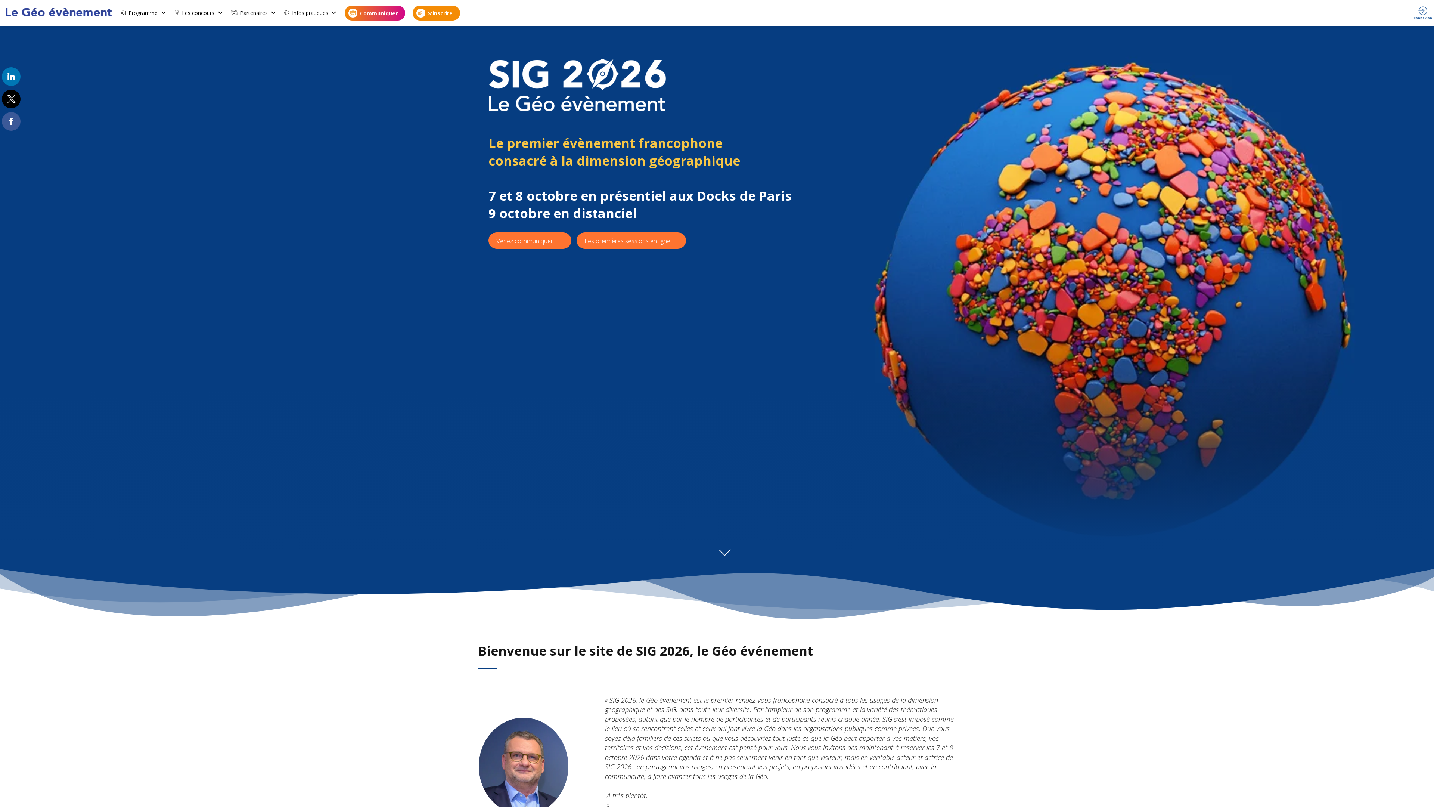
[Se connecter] (1423, 13)
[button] (375, 13)
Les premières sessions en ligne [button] (627, 240)
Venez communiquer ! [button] (526, 240)
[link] (143, 13)
